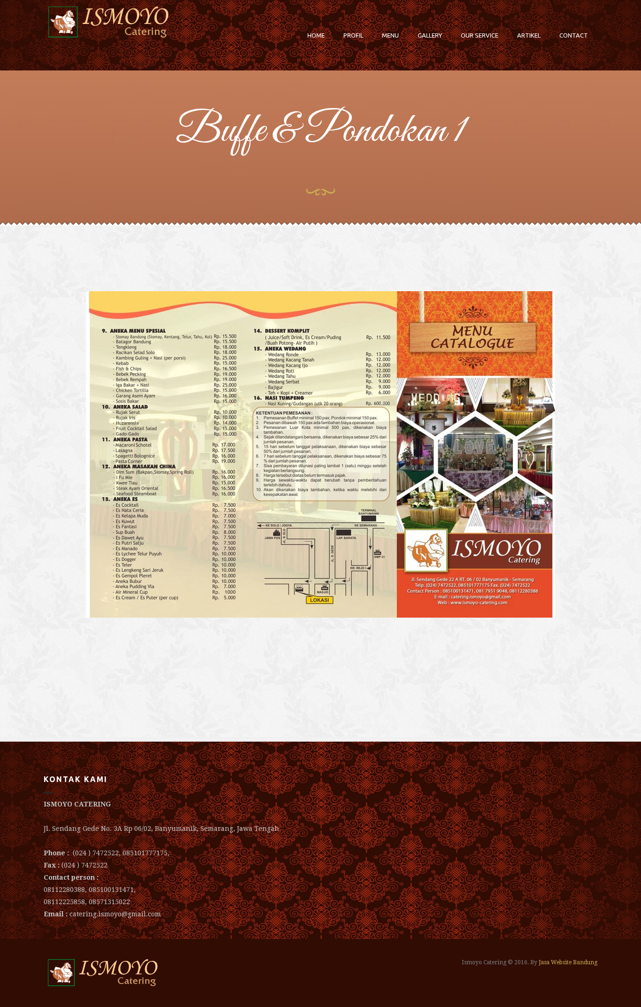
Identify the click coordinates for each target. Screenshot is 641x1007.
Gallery (430, 35)
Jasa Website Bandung (568, 962)
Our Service (479, 35)
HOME (316, 35)
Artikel (529, 35)
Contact (573, 35)
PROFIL (353, 35)
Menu (390, 35)
